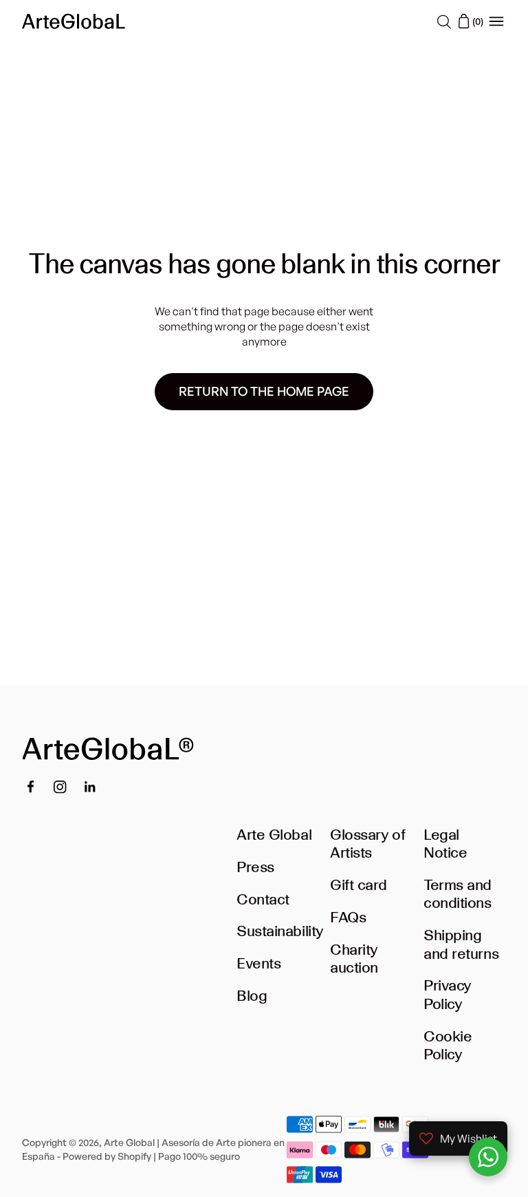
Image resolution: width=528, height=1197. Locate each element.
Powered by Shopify (107, 1156)
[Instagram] (60, 787)
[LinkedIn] (90, 786)
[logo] (73, 21)
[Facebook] (30, 786)
